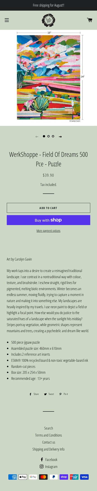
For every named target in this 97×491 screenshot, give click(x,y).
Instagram (51, 466)
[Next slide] (60, 136)
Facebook (51, 459)
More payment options (48, 230)
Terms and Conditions (48, 435)
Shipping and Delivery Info (48, 449)
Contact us (48, 442)
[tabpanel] (48, 77)
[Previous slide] (37, 136)
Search (48, 428)
